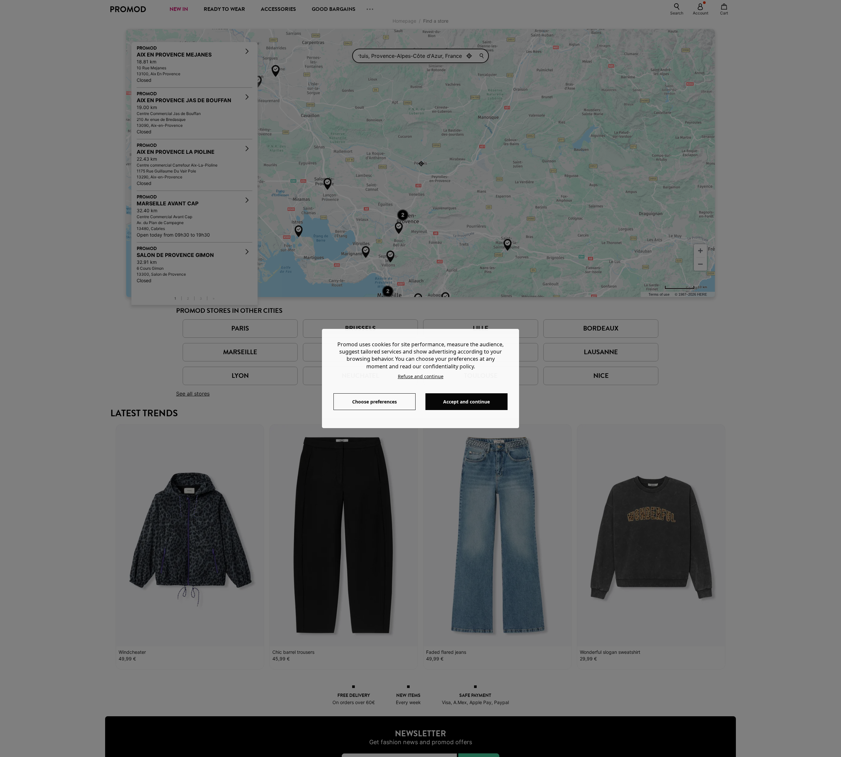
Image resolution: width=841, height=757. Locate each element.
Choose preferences (374, 402)
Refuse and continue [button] (420, 376)
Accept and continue (466, 402)
